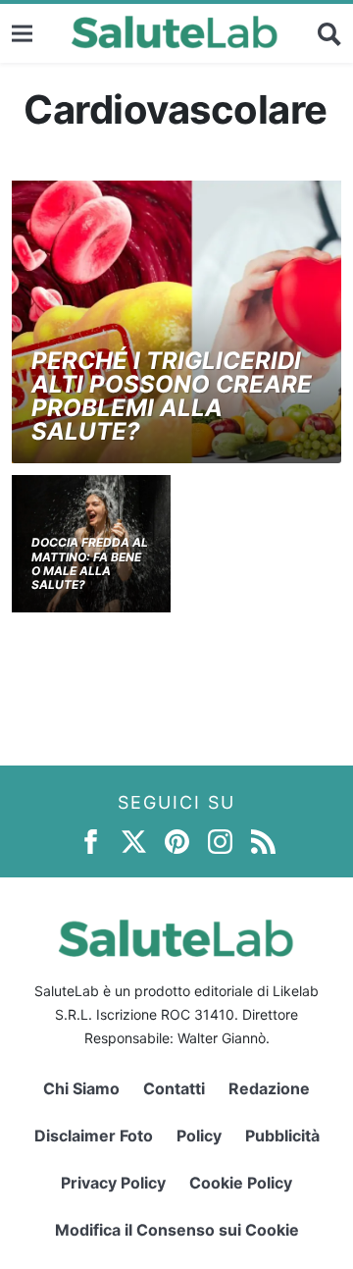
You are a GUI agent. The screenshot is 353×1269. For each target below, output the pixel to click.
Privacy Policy (113, 1182)
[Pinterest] (177, 840)
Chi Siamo (81, 1088)
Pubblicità (282, 1135)
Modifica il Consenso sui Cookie (177, 1230)
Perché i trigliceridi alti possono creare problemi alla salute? (171, 396)
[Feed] (263, 840)
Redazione (269, 1088)
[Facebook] (90, 840)
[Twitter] (134, 840)
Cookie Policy (240, 1182)
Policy (199, 1135)
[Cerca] (329, 33)
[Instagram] (220, 840)
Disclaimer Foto (93, 1135)
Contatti (174, 1088)
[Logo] (175, 33)
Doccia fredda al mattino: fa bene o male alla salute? (89, 563)
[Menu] (22, 33)
